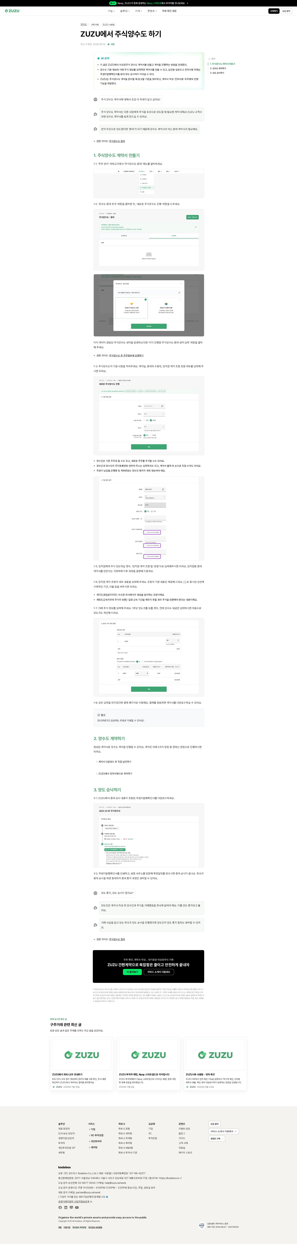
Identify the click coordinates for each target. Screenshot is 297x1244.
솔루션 (124, 11)
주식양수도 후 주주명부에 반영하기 (126, 355)
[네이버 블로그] (71, 1208)
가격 (137, 11)
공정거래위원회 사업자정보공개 (73, 1201)
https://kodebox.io (169, 1178)
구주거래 (95, 24)
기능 (110, 11)
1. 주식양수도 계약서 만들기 (222, 64)
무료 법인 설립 (169, 11)
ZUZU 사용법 (109, 24)
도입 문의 (214, 1124)
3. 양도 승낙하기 (217, 73)
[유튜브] (77, 1208)
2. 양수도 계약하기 (218, 68)
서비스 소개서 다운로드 (158, 971)
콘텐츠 (151, 11)
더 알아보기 (132, 971)
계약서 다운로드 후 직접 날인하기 (115, 761)
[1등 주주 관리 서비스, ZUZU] (12, 11)
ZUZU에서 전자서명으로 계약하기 (115, 773)
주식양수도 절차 (117, 939)
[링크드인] (66, 1208)
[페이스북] (60, 1208)
